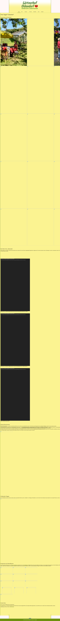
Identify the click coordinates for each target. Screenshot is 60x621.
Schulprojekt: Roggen (5, 496)
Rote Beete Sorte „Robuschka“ (7, 248)
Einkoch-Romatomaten (5, 424)
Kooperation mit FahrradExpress (7, 563)
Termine (30, 11)
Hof (21, 11)
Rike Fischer (12, 606)
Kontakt (42, 11)
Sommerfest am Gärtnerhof (6, 17)
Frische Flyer (3, 603)
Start (19, 11)
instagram (35, 619)
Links (38, 11)
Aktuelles (34, 11)
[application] (15, 285)
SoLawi (26, 11)
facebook (32, 619)
